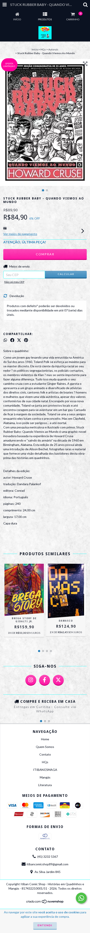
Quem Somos (45, 747)
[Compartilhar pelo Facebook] (12, 340)
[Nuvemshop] (45, 902)
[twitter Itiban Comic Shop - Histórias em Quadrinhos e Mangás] (58, 680)
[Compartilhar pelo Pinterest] (26, 340)
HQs (43, 49)
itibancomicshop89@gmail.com (47, 864)
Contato (45, 754)
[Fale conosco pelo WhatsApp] (81, 898)
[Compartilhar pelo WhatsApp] (5, 340)
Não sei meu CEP (14, 282)
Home (45, 739)
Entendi (45, 925)
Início (35, 49)
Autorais (53, 49)
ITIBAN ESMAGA (45, 769)
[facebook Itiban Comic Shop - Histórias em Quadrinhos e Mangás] (44, 680)
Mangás (45, 777)
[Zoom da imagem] (85, 63)
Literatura (45, 785)
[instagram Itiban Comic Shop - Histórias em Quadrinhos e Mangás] (30, 680)
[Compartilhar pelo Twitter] (19, 340)
